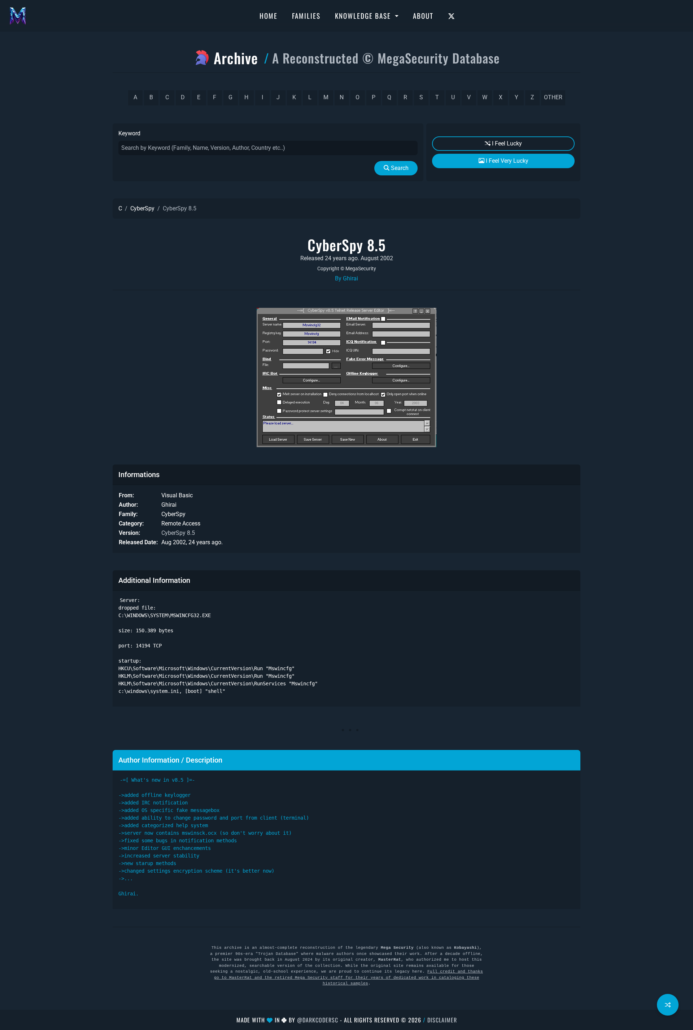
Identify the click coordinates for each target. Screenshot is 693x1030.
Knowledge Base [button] (364, 15)
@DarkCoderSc (317, 1020)
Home (269, 15)
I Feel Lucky (506, 143)
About (423, 15)
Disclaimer (442, 1020)
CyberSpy (142, 208)
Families (306, 15)
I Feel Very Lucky (506, 160)
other (553, 97)
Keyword (129, 133)
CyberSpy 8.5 (178, 532)
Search (399, 168)
